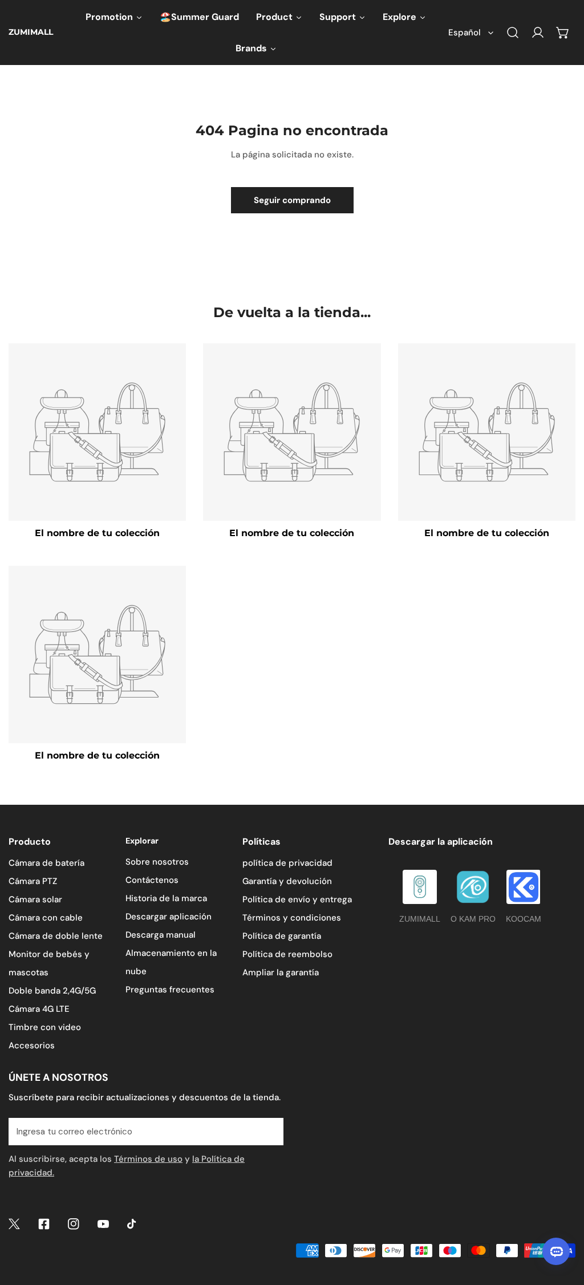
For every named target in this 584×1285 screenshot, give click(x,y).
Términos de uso (148, 1159)
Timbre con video (45, 1027)
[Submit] (268, 1131)
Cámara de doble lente (56, 936)
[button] (562, 32)
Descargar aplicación (168, 916)
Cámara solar (35, 899)
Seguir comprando (292, 200)
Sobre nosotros (157, 862)
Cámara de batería (46, 863)
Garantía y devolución (287, 881)
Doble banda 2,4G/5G (52, 990)
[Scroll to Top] (563, 1224)
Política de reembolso (287, 954)
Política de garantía (281, 936)
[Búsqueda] (512, 32)
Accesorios (32, 1045)
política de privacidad (287, 863)
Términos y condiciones (291, 917)
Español (464, 32)
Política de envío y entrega (297, 899)
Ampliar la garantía (280, 972)
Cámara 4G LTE (39, 1009)
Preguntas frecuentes (169, 989)
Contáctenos (152, 880)
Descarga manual (160, 935)
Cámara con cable (46, 917)
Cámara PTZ (33, 881)
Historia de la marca (166, 898)
